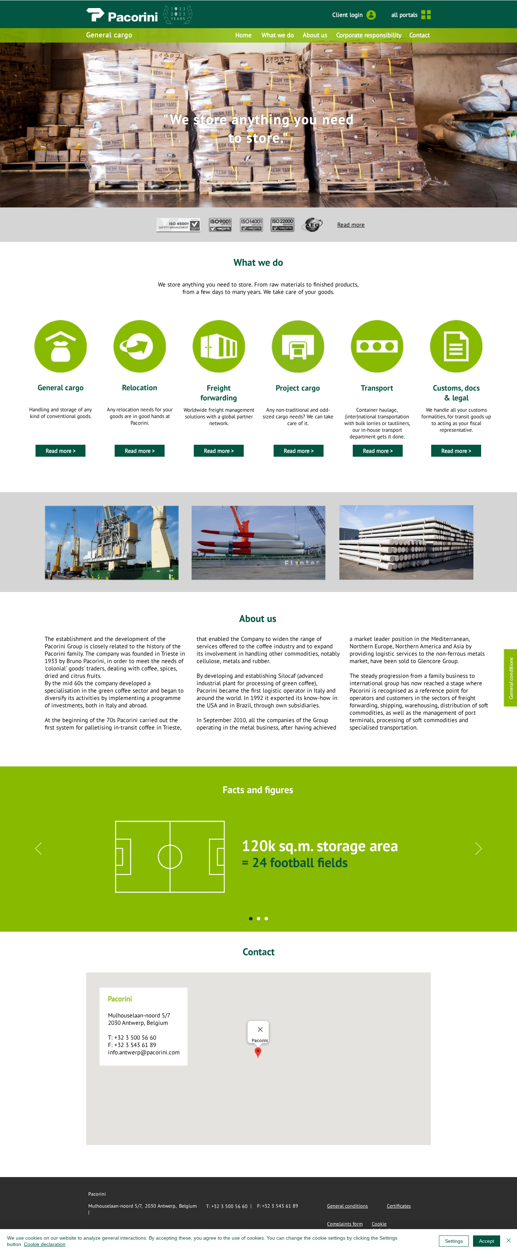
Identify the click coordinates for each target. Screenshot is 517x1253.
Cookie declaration (44, 1244)
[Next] (478, 849)
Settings (454, 1241)
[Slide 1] (258, 193)
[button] (510, 678)
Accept (486, 1241)
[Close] (508, 1241)
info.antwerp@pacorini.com (144, 1052)
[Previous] (38, 849)
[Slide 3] (266, 918)
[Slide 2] (258, 918)
